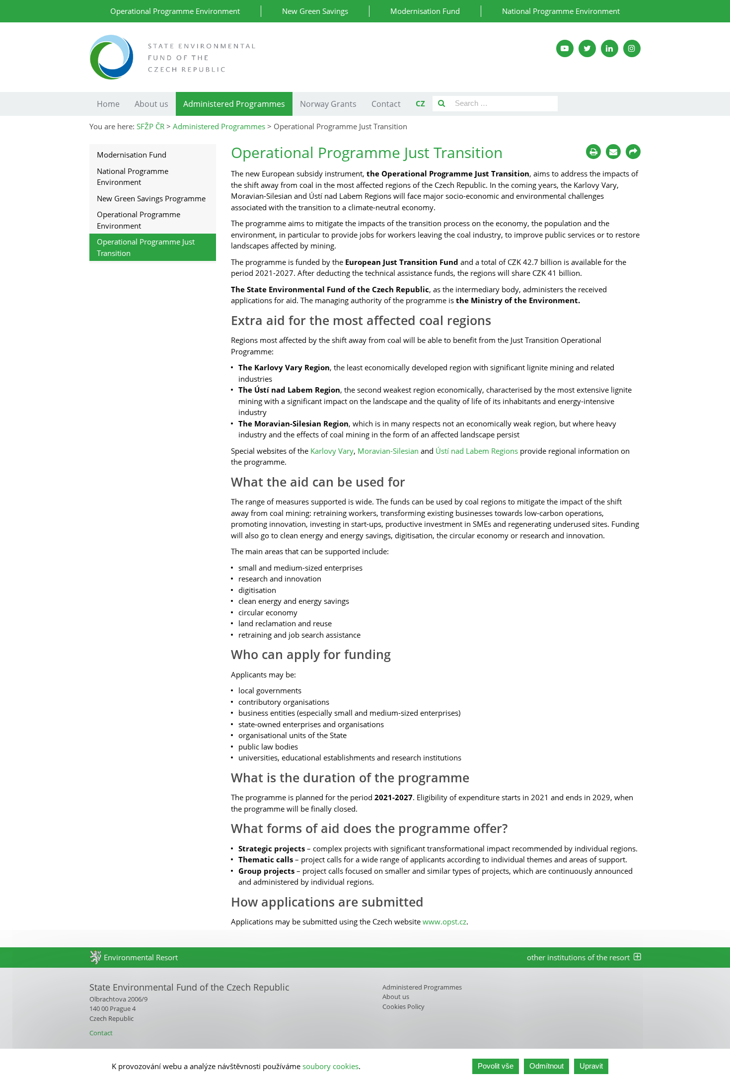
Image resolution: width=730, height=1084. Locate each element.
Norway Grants (328, 103)
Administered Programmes (234, 103)
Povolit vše (495, 1066)
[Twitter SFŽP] (587, 48)
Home (108, 103)
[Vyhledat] (441, 103)
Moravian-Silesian (388, 451)
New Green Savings (315, 11)
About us (151, 103)
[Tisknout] (593, 151)
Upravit (591, 1066)
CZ (420, 103)
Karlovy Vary (332, 451)
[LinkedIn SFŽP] (609, 48)
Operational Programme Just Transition (146, 247)
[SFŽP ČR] (247, 57)
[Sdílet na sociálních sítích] (633, 151)
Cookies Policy (403, 1006)
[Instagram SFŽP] (632, 48)
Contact (386, 103)
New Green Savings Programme (151, 198)
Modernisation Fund (425, 11)
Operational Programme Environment (175, 11)
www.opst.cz (444, 921)
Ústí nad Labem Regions (477, 451)
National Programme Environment (561, 11)
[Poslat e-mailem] (613, 151)
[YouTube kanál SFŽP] (565, 48)
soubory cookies (330, 1066)
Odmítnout (546, 1066)
